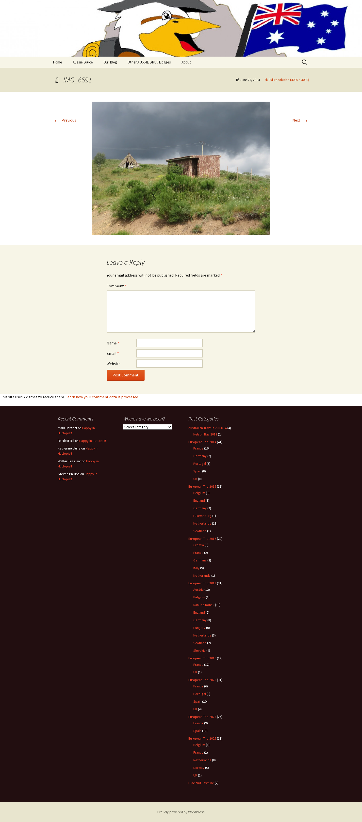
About (186, 62)
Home (57, 62)
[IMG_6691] (181, 167)
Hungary (199, 627)
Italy (196, 568)
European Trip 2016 (202, 538)
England (199, 500)
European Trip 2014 (202, 442)
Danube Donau (203, 605)
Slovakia (199, 650)
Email (113, 353)
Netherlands (202, 523)
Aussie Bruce (83, 62)
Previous (64, 120)
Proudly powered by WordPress (181, 812)
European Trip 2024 (202, 716)
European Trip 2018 (202, 583)
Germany (200, 456)
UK (195, 479)
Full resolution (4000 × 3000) (289, 80)
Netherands (202, 575)
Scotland (199, 531)
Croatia (198, 545)
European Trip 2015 (202, 486)
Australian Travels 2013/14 (207, 428)
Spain (197, 471)
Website (113, 363)
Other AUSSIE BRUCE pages (149, 62)
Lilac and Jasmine (201, 783)
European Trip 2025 (202, 738)
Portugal (199, 463)
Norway (198, 767)
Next (300, 120)
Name (113, 343)
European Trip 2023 (202, 680)
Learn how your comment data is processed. (102, 396)
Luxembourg (202, 515)
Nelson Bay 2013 (205, 434)
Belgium (199, 493)
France (198, 448)
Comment (116, 285)
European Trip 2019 (202, 658)
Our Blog (110, 62)
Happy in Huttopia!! (93, 440)
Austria (198, 589)
